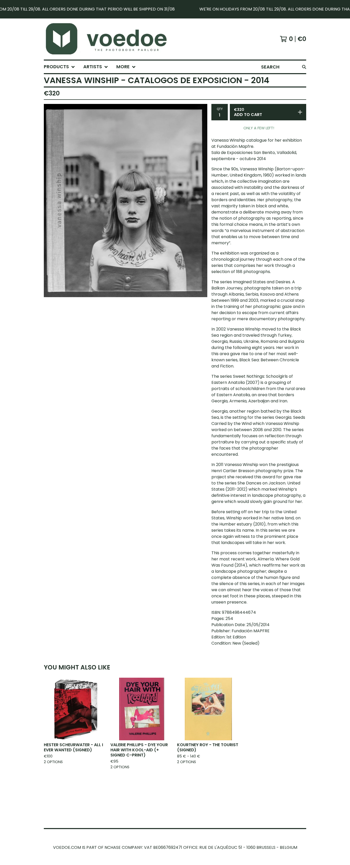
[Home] (112, 39)
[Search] (304, 67)
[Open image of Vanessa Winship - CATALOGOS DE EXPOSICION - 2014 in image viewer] (125, 200)
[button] (175, 9)
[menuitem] (59, 67)
